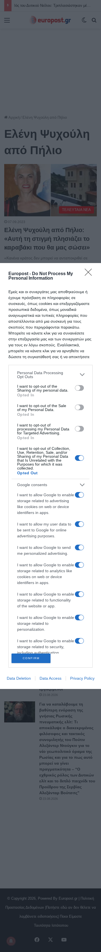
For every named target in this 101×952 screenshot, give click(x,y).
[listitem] (50, 375)
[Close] (90, 274)
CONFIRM (31, 658)
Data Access (50, 678)
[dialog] (50, 476)
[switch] (79, 388)
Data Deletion (19, 678)
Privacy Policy (82, 678)
